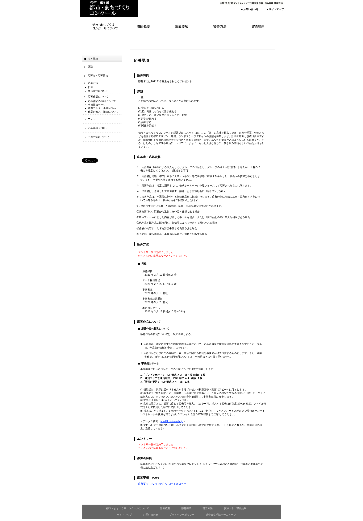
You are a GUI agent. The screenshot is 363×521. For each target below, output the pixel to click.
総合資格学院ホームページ (221, 514)
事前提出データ (97, 104)
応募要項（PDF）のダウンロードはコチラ (162, 483)
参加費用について (98, 90)
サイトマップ (276, 9)
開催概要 (165, 508)
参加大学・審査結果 (235, 508)
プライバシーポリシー (182, 514)
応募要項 (186, 508)
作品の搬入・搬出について (103, 111)
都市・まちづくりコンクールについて (127, 508)
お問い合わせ (250, 9)
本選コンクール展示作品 (102, 108)
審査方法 (208, 508)
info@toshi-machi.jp (171, 421)
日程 (90, 87)
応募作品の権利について (102, 101)
